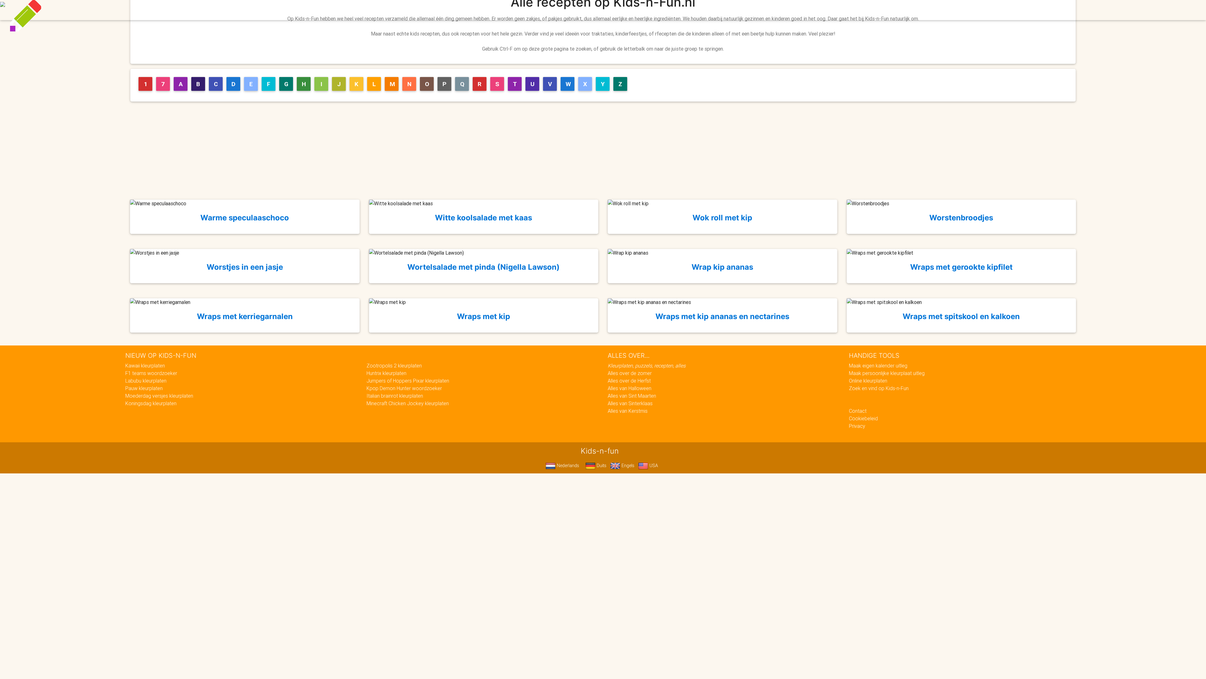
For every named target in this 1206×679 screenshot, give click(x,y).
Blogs (547, 10)
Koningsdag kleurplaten (151, 403)
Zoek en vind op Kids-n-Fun (879, 388)
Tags (730, 10)
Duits (600, 465)
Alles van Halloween (629, 388)
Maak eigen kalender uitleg (878, 365)
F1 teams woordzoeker (151, 373)
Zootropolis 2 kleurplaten (394, 365)
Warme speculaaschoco (244, 217)
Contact (857, 411)
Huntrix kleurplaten (386, 373)
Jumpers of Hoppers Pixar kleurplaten (408, 381)
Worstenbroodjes (961, 217)
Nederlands (567, 465)
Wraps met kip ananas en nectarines (722, 316)
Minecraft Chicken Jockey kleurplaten (408, 403)
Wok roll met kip (722, 217)
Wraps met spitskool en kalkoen (961, 316)
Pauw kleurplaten (144, 388)
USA (653, 465)
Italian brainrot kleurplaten (395, 396)
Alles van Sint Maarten (632, 396)
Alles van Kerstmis (628, 411)
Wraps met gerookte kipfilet (961, 267)
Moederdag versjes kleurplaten (159, 396)
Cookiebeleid (863, 418)
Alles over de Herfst (629, 381)
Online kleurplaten (868, 381)
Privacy (857, 426)
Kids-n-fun (465, 9)
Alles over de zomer (630, 373)
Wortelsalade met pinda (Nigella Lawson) (483, 267)
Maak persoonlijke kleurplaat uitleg (887, 373)
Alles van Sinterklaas (630, 403)
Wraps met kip (483, 316)
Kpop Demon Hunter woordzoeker (404, 388)
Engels (627, 465)
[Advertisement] (605, 151)
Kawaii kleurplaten (145, 365)
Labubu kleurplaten (145, 381)
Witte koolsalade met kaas (483, 217)
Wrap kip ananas (722, 267)
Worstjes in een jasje (245, 267)
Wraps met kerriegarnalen (245, 316)
